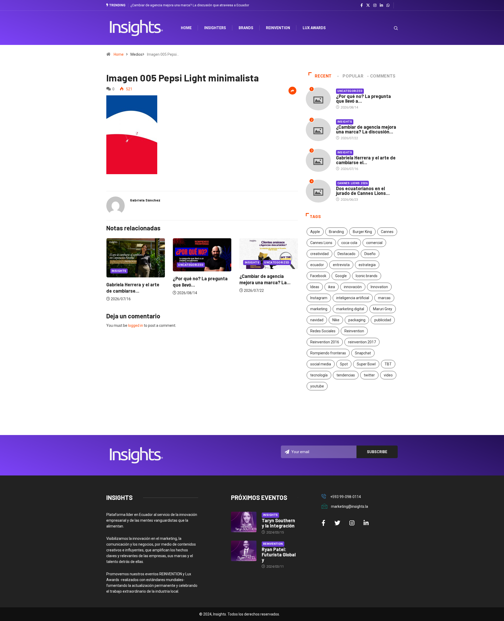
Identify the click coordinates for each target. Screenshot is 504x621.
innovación (353, 287)
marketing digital (350, 309)
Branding (336, 232)
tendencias (346, 375)
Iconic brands (366, 276)
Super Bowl (366, 364)
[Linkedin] (381, 5)
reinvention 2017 (362, 342)
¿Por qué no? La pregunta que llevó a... (363, 98)
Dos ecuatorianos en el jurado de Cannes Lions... (363, 190)
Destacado (346, 254)
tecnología (319, 375)
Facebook (318, 276)
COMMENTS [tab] (383, 76)
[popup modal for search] (389, 28)
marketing (318, 309)
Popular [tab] (353, 76)
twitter (369, 375)
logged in (135, 325)
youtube (317, 386)
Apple (315, 232)
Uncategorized (190, 265)
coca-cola (349, 243)
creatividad (319, 254)
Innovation (379, 287)
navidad (316, 320)
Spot (344, 364)
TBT (388, 364)
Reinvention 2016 (324, 342)
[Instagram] (374, 5)
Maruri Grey (382, 309)
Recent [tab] (323, 76)
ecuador (317, 265)
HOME (186, 28)
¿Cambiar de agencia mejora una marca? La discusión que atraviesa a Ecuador (189, 5)
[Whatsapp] (388, 5)
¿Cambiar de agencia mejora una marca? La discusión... (366, 129)
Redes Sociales (322, 331)
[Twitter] (368, 5)
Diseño (370, 254)
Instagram (318, 298)
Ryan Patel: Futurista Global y (279, 554)
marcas (384, 298)
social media (320, 364)
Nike (335, 320)
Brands (246, 28)
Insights (119, 271)
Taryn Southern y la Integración (278, 523)
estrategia (367, 265)
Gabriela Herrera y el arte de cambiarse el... (366, 160)
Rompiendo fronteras (328, 353)
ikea (331, 287)
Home (119, 54)
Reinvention (278, 28)
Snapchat (363, 353)
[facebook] (361, 5)
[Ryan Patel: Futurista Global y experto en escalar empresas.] (243, 551)
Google (341, 276)
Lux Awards (314, 28)
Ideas (314, 287)
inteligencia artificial (352, 298)
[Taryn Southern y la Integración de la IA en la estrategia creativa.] (243, 522)
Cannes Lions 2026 (352, 183)
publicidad (382, 320)
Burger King (362, 232)
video (388, 375)
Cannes (387, 232)
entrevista (341, 265)
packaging (356, 320)
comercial (374, 243)
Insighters (215, 28)
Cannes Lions (321, 243)
